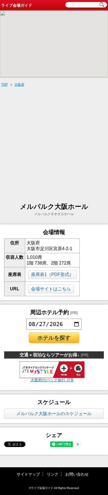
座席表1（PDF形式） (52, 274)
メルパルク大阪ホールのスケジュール (54, 413)
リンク (52, 474)
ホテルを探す (54, 338)
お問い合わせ (77, 474)
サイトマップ (28, 474)
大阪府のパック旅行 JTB (51, 380)
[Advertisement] (54, 145)
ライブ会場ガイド (16, 5)
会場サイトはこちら (51, 288)
